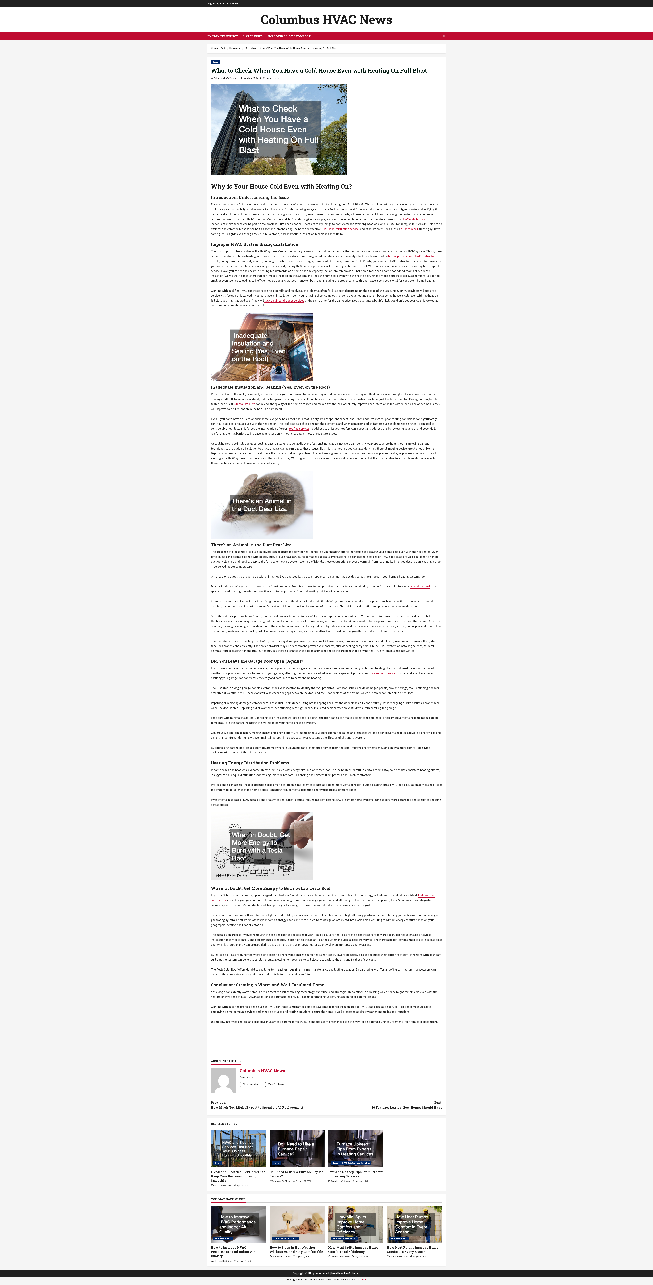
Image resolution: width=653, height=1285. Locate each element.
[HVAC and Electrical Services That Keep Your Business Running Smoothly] (238, 1148)
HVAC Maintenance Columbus (356, 1163)
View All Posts (276, 1084)
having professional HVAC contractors (412, 256)
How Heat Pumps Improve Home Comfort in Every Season (412, 1249)
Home (215, 62)
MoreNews (337, 1273)
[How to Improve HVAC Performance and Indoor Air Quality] (238, 1224)
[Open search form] (444, 36)
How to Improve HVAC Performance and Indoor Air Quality (233, 1251)
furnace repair (409, 229)
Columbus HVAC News (326, 19)
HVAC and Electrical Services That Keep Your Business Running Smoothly (238, 1176)
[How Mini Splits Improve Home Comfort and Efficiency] (355, 1224)
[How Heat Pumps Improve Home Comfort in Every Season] (414, 1224)
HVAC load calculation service (340, 229)
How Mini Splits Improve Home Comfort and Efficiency (353, 1249)
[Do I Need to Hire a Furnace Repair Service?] (297, 1148)
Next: (407, 1104)
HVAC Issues (253, 36)
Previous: (257, 1104)
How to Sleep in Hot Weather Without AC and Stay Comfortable (296, 1249)
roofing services (299, 428)
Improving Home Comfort (289, 36)
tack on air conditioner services (284, 300)
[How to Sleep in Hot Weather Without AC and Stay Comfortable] (297, 1224)
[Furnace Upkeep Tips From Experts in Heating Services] (355, 1148)
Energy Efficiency (222, 36)
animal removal (420, 586)
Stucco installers (244, 404)
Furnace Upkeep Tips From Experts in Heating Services (355, 1174)
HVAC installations (413, 219)
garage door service (382, 673)
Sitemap (362, 1279)
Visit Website (250, 1084)
